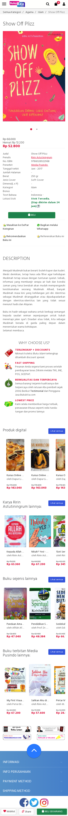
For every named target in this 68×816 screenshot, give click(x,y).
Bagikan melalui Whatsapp (47, 227)
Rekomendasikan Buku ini (14, 238)
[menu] (4, 4)
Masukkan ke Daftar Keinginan (16, 227)
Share (27, 812)
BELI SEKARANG (53, 811)
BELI (33, 215)
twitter (34, 802)
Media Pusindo (39, 165)
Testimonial (36, 391)
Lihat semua (56, 431)
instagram (44, 802)
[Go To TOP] (34, 751)
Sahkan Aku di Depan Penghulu (48, 700)
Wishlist (10, 811)
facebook (24, 802)
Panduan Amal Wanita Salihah (23, 624)
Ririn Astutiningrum (41, 157)
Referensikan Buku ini (52, 236)
